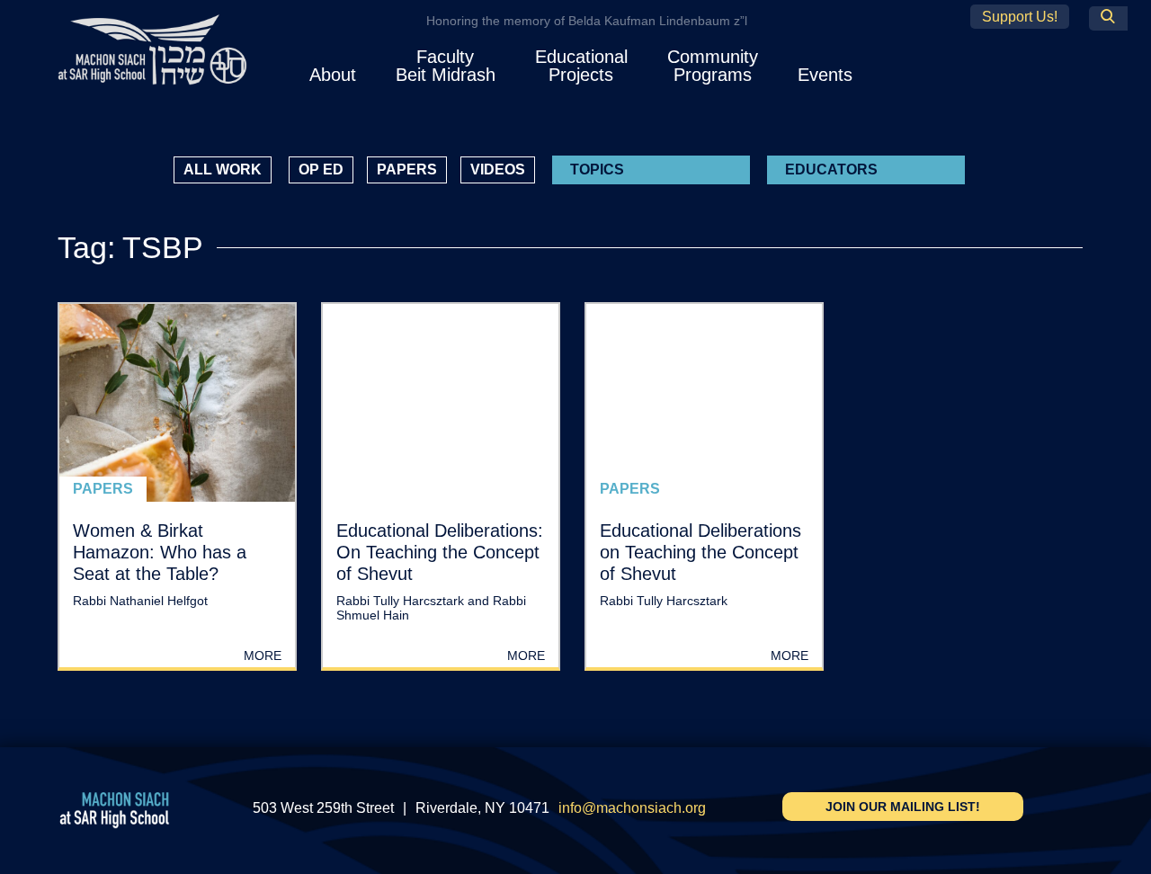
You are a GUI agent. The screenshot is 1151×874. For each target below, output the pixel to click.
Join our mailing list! (902, 806)
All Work (222, 169)
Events (825, 75)
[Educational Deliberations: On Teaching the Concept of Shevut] (440, 403)
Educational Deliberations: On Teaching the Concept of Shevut (439, 552)
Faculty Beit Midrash (445, 66)
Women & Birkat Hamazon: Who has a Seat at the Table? (159, 552)
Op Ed (321, 169)
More (262, 655)
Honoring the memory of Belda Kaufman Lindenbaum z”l (586, 20)
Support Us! (1019, 16)
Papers (407, 169)
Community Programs (712, 66)
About (332, 75)
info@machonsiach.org (632, 808)
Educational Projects (581, 66)
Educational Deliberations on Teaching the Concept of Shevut (700, 552)
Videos (497, 169)
